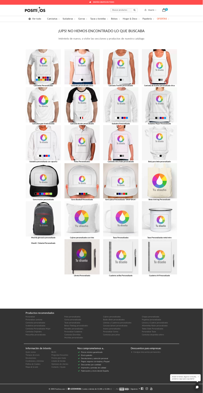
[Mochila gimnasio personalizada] (43, 219)
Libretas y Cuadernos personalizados (117, 323)
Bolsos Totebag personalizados (76, 326)
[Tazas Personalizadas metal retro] (159, 219)
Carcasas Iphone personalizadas (115, 326)
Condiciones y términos (35, 361)
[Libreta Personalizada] (82, 257)
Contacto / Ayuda (58, 367)
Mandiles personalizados (73, 329)
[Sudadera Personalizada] (120, 105)
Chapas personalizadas (150, 317)
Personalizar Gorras (110, 332)
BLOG (53, 352)
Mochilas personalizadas (73, 338)
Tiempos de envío (32, 355)
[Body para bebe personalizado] (159, 143)
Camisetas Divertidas (72, 335)
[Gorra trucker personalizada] (43, 181)
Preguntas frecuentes (59, 355)
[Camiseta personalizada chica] (82, 67)
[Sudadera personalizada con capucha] (43, 143)
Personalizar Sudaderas (73, 332)
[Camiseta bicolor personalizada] (82, 105)
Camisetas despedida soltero (153, 335)
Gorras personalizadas (72, 320)
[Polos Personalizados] (82, 143)
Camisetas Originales (34, 332)
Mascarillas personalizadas (36, 335)
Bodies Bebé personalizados (114, 320)
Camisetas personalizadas (35, 323)
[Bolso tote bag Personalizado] (159, 181)
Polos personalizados (72, 317)
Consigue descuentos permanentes (146, 352)
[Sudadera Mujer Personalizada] (159, 105)
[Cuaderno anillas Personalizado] (120, 257)
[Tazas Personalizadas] (120, 219)
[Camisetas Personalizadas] (43, 67)
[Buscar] (134, 10)
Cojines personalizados (112, 317)
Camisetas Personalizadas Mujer (38, 329)
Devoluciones (31, 358)
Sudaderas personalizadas (35, 326)
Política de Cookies (33, 364)
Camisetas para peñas (111, 335)
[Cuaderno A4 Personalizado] (159, 257)
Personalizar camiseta (34, 320)
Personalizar (30, 317)
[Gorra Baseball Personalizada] (82, 181)
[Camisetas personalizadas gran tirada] (43, 105)
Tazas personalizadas (72, 323)
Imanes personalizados (111, 329)
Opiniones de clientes (59, 364)
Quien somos (31, 352)
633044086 (75, 389)
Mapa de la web (32, 367)
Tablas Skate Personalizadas (152, 329)
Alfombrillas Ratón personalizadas (155, 326)
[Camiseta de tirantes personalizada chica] (159, 67)
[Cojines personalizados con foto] (82, 219)
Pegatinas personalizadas (151, 320)
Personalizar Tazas (149, 332)
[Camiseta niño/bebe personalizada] (120, 143)
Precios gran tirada (58, 358)
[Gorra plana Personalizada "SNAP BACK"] (120, 181)
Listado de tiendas (58, 361)
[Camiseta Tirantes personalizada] (120, 67)
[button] (164, 9)
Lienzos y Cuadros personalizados (155, 323)
